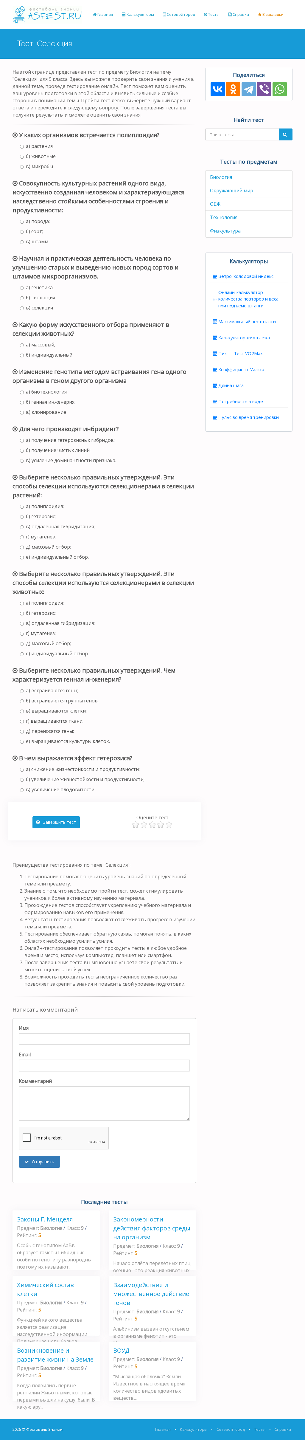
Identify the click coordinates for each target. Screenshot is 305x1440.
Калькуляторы (140, 14)
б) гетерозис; (41, 516)
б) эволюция (40, 297)
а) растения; (40, 146)
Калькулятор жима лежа (244, 337)
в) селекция (39, 307)
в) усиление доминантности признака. (71, 460)
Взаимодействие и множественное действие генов (151, 1294)
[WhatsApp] (280, 89)
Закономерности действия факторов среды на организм (151, 1228)
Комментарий (35, 1081)
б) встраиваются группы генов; (62, 700)
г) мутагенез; (41, 536)
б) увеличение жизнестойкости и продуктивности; (85, 779)
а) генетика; (40, 287)
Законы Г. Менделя (45, 1219)
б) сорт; (34, 231)
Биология (221, 177)
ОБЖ (215, 204)
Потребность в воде (240, 401)
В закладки (273, 14)
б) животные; (41, 156)
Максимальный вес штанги (247, 321)
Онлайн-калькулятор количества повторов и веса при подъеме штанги (248, 299)
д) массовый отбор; (48, 547)
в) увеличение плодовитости (60, 789)
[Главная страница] (47, 14)
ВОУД (121, 1350)
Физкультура (225, 230)
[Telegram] (249, 89)
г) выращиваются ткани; (54, 721)
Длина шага (231, 385)
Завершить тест (59, 822)
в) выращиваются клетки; (56, 710)
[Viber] (264, 89)
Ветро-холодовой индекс (245, 276)
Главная (105, 14)
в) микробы (39, 166)
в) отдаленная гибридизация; (60, 526)
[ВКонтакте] (218, 89)
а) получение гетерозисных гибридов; (70, 440)
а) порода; (38, 221)
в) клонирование (46, 412)
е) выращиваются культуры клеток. (68, 741)
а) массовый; (40, 344)
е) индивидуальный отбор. (57, 557)
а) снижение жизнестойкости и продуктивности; (83, 769)
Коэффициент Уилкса (241, 369)
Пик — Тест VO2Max (240, 353)
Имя (24, 1028)
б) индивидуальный (49, 355)
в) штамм (37, 241)
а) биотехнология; (47, 391)
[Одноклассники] (233, 89)
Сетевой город (180, 14)
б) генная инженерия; (50, 402)
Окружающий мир (231, 190)
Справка (240, 14)
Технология (223, 217)
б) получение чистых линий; (58, 450)
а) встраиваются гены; (52, 690)
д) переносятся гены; (50, 731)
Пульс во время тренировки (248, 417)
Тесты (213, 14)
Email (25, 1054)
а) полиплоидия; (45, 506)
